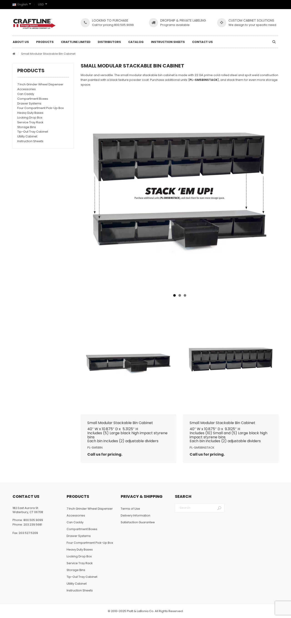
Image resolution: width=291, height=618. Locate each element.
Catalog (136, 42)
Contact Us (202, 42)
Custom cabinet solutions (251, 20)
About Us (21, 42)
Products (45, 42)
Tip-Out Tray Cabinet (32, 131)
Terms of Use (130, 508)
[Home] (14, 54)
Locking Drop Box (29, 117)
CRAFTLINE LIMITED (75, 42)
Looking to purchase (110, 20)
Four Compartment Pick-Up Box (40, 108)
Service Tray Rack (30, 122)
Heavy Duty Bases (30, 113)
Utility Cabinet (27, 136)
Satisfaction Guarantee (138, 522)
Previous (74, 192)
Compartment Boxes (32, 99)
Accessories (26, 89)
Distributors (109, 42)
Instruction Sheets (168, 42)
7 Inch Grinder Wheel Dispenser (40, 84)
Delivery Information (135, 515)
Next (284, 192)
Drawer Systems (29, 103)
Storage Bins (26, 127)
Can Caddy (25, 94)
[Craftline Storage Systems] (34, 24)
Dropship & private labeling (183, 20)
